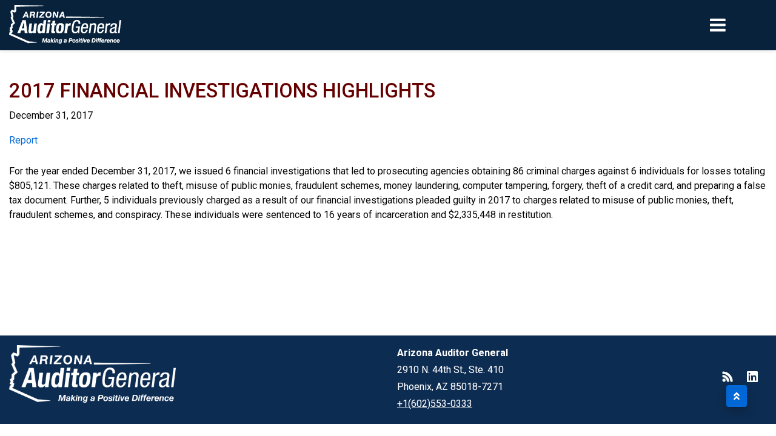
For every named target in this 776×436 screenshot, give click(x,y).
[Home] (65, 25)
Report (23, 140)
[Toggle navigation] (738, 25)
